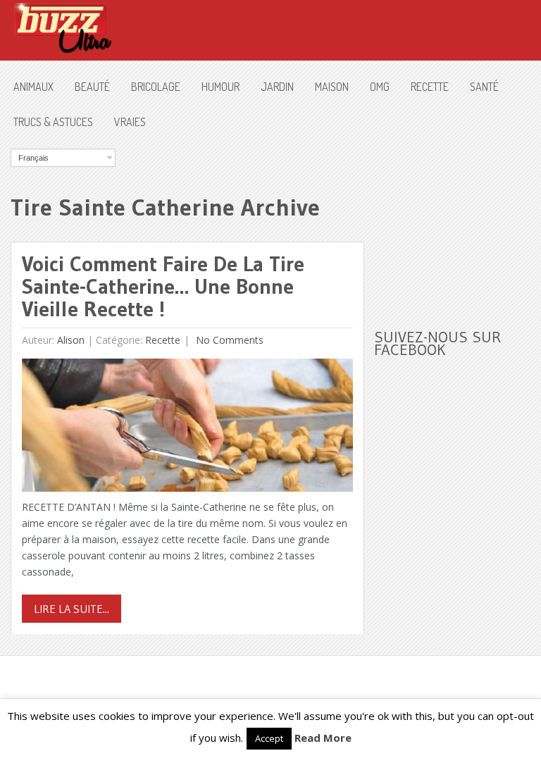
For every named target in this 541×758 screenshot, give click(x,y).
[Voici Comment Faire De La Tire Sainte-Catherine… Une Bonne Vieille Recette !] (187, 429)
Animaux (33, 87)
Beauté (92, 87)
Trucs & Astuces (53, 122)
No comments (228, 340)
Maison (332, 87)
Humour (220, 87)
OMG (380, 87)
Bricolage (155, 87)
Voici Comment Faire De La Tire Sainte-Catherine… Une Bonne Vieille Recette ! (163, 286)
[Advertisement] (457, 219)
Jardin (277, 87)
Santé (484, 87)
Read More (323, 738)
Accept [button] (269, 738)
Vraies (130, 122)
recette (430, 87)
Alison (71, 340)
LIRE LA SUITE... (71, 609)
